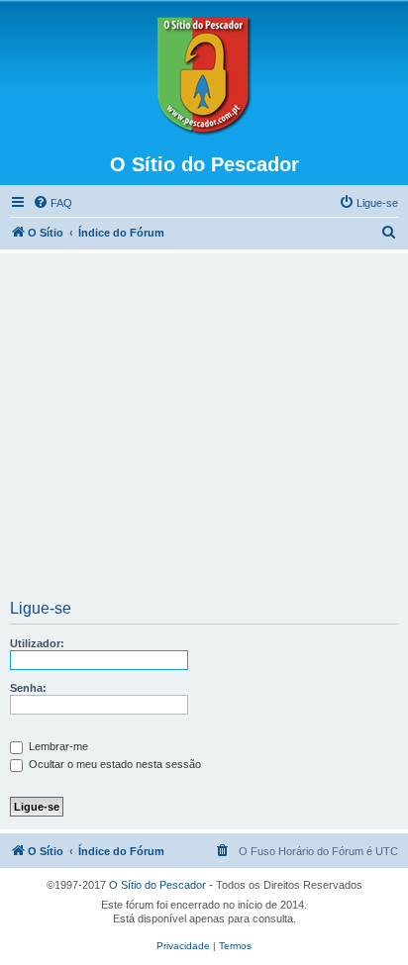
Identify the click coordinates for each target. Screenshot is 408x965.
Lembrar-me (57, 746)
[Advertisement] (204, 433)
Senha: (28, 688)
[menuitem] (52, 203)
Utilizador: (37, 643)
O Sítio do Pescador (157, 885)
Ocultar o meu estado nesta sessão (113, 764)
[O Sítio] (204, 76)
